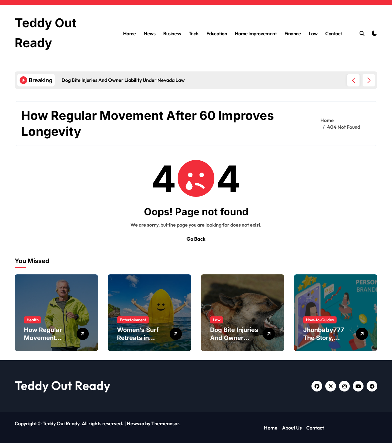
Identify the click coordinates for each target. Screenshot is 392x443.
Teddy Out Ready (62, 385)
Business (172, 33)
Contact (333, 33)
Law (313, 33)
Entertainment (133, 319)
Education (216, 33)
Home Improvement (256, 33)
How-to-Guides (320, 319)
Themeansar (165, 423)
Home (129, 33)
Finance (293, 33)
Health (33, 319)
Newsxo (135, 423)
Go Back (196, 239)
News (149, 33)
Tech (193, 33)
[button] (369, 80)
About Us (292, 428)
